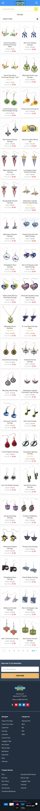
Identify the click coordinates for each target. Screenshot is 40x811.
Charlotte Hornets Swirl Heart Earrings (30, 235)
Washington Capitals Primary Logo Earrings (30, 202)
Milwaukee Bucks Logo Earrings (30, 76)
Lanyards (5, 734)
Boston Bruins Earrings (10, 360)
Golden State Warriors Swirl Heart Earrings (10, 296)
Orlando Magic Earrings (30, 577)
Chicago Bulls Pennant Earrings (9, 202)
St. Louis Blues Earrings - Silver (30, 327)
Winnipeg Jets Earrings (10, 390)
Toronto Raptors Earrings (10, 452)
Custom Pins (6, 738)
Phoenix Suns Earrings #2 (30, 109)
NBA (23, 734)
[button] (37, 19)
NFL (23, 728)
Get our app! (30, 805)
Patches (23, 784)
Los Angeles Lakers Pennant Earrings (29, 171)
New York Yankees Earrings (30, 44)
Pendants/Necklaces (9, 791)
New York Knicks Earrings (10, 638)
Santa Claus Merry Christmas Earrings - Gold (9, 76)
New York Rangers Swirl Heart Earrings (30, 266)
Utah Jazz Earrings (30, 421)
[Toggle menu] (3, 3)
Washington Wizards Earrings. (10, 235)
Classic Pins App (7, 721)
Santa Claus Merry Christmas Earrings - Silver (10, 44)
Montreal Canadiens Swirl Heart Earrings (30, 296)
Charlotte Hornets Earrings (30, 361)
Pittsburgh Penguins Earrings (10, 547)
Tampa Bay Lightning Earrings (30, 453)
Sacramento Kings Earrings (10, 517)
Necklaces (5, 751)
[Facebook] (23, 704)
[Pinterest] (27, 704)
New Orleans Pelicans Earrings (10, 140)
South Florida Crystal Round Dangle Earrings (10, 110)
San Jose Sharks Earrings (10, 485)
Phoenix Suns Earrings (30, 546)
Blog (3, 758)
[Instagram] (20, 704)
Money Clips (6, 748)
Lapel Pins (5, 728)
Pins (3, 774)
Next (33, 651)
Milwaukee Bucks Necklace (10, 327)
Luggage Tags (6, 741)
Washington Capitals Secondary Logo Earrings (30, 391)
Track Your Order (7, 724)
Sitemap (4, 761)
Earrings (4, 731)
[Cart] (37, 3)
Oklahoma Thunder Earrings (10, 609)
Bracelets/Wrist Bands (28, 774)
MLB (23, 724)
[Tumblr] (12, 704)
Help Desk (5, 755)
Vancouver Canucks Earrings (10, 422)
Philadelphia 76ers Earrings (10, 266)
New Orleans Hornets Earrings (30, 639)
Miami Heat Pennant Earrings (10, 171)
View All (23, 788)
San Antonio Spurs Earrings (30, 486)
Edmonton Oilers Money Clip (30, 140)
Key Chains (5, 744)
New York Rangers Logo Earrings (30, 609)
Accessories (6, 788)
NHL (23, 731)
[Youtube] (16, 704)
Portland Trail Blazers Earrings (30, 517)
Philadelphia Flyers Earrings (10, 578)
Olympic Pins (26, 721)
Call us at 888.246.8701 (20, 699)
